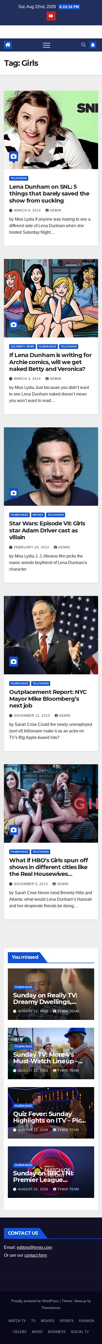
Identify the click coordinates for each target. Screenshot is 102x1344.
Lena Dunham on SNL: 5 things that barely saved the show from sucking (49, 193)
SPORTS (67, 1321)
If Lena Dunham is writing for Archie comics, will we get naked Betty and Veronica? (50, 362)
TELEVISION (19, 178)
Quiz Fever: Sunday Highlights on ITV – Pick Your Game (49, 1120)
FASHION (86, 1321)
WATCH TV (17, 1321)
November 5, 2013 (31, 884)
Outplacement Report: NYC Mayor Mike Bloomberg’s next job (48, 698)
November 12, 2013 (32, 715)
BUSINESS (57, 1332)
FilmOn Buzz (47, 346)
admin (55, 210)
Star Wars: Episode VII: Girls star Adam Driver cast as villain (47, 530)
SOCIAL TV (80, 1332)
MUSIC (37, 1332)
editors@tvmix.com (34, 1247)
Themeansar (50, 1308)
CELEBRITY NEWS (22, 346)
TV (33, 1321)
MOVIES (38, 514)
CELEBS (20, 1332)
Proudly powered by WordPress (35, 1301)
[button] (83, 45)
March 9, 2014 (28, 210)
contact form (35, 1255)
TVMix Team (68, 1011)
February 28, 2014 (32, 547)
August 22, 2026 (33, 1011)
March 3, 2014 (28, 379)
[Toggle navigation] (46, 45)
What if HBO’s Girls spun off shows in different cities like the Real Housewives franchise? (48, 870)
